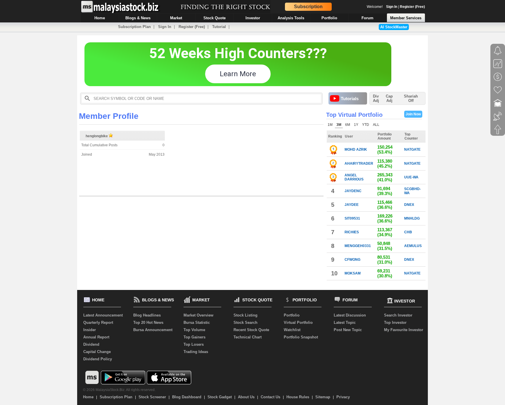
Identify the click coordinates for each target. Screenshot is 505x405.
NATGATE (412, 149)
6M (347, 125)
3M (338, 125)
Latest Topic (345, 322)
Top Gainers (194, 337)
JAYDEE (352, 205)
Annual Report (96, 337)
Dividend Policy (97, 359)
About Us (246, 397)
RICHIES (352, 232)
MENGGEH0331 (358, 246)
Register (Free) (412, 7)
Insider (89, 330)
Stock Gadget (219, 397)
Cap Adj (389, 98)
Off (411, 100)
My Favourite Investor (403, 330)
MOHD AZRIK (356, 149)
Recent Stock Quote (251, 330)
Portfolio (292, 315)
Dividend (91, 344)
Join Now (413, 114)
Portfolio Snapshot (301, 337)
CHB (408, 232)
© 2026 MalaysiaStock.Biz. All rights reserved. (119, 390)
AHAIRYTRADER (359, 163)
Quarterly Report (98, 322)
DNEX (409, 205)
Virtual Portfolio (298, 322)
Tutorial (219, 27)
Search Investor (398, 315)
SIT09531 (352, 218)
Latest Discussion (350, 315)
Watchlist (292, 330)
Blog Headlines (147, 315)
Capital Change (97, 352)
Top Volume (194, 330)
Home (88, 397)
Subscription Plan (134, 27)
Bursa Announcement (152, 330)
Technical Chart (248, 337)
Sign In (391, 7)
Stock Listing (245, 315)
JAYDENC (353, 191)
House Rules (297, 397)
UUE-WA (411, 177)
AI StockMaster (393, 27)
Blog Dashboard (186, 397)
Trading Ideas (196, 352)
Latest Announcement (103, 315)
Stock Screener (152, 397)
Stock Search (245, 322)
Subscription (308, 6)
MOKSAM (353, 273)
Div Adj (376, 98)
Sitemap (322, 397)
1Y (356, 125)
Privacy (343, 397)
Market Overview (198, 315)
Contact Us (270, 397)
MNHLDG (412, 218)
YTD (365, 125)
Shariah (411, 98)
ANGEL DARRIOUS (354, 177)
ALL (376, 125)
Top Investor (395, 322)
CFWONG (352, 260)
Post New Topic (348, 330)
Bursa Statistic (197, 322)
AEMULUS (413, 246)
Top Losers (194, 344)
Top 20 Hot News (148, 322)
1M (330, 125)
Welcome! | (396, 7)
